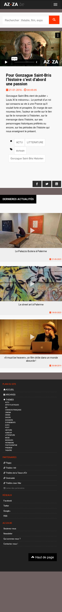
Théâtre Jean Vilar (13, 483)
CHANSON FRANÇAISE (13, 410)
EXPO (7, 425)
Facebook (7, 500)
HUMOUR (8, 433)
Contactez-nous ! (10, 543)
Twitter (6, 505)
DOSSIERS (9, 420)
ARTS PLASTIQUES (12, 405)
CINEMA (8, 412)
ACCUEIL (9, 389)
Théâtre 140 (10, 467)
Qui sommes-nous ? (11, 538)
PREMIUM (8, 448)
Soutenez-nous (9, 528)
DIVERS (8, 417)
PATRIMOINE (9, 443)
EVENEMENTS (10, 422)
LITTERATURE (35, 142)
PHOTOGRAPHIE (11, 445)
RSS (5, 515)
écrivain (20, 150)
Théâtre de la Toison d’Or (16, 472)
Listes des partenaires (14, 488)
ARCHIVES (10, 394)
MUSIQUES (9, 440)
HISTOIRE (8, 430)
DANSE (7, 415)
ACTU (19, 142)
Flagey (8, 462)
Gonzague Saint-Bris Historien (27, 158)
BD (6, 407)
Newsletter (7, 533)
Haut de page (44, 557)
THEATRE (8, 450)
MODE (7, 438)
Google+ (7, 510)
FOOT (7, 427)
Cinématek (10, 478)
